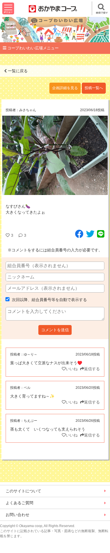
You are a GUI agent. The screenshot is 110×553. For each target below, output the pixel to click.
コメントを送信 (55, 330)
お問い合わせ (17, 514)
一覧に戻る (17, 71)
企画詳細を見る (65, 88)
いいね (72, 369)
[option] (55, 155)
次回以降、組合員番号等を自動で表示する (49, 299)
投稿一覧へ (94, 88)
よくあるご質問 (19, 503)
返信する (92, 369)
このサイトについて (23, 491)
